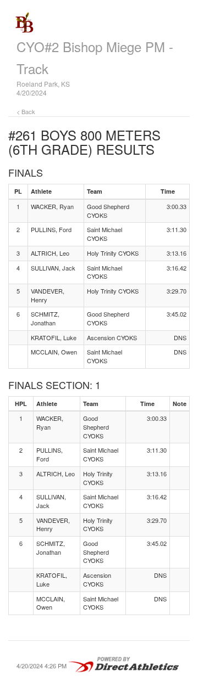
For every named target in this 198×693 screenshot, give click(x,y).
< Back (25, 111)
